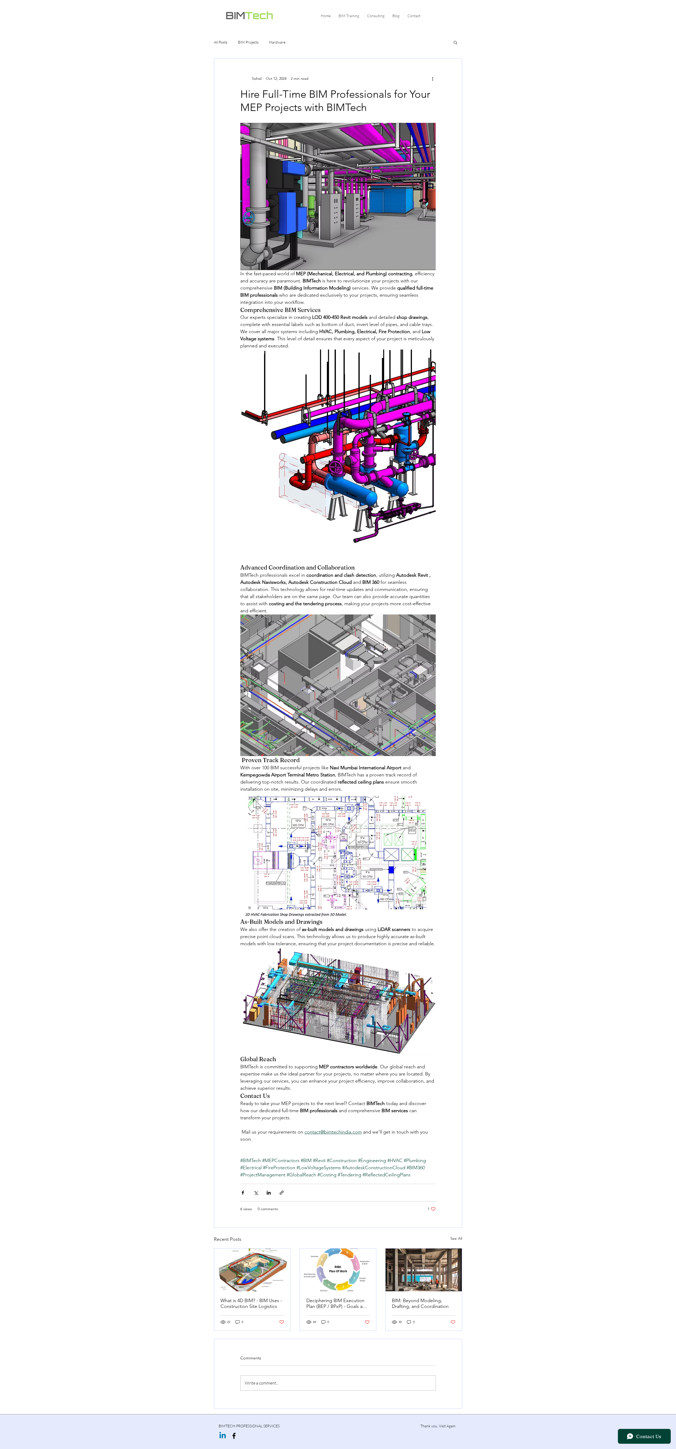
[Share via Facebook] (242, 1192)
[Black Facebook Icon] (234, 1436)
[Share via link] (281, 1192)
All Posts (220, 42)
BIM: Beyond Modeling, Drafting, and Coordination (420, 1303)
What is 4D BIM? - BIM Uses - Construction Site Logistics (251, 1303)
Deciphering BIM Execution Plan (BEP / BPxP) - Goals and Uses (337, 1303)
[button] (455, 42)
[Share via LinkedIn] (268, 1192)
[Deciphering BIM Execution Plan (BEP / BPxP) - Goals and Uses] (338, 1269)
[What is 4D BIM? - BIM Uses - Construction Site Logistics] (252, 1269)
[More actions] (432, 78)
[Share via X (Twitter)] (255, 1192)
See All (456, 1238)
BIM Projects (248, 42)
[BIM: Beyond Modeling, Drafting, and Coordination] (424, 1269)
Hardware (277, 42)
